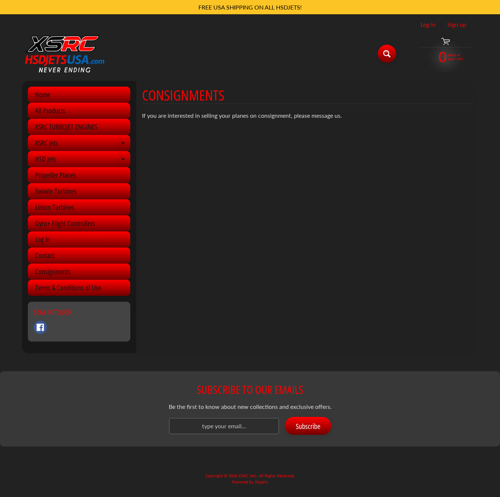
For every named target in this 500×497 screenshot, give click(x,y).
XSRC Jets (82, 144)
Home (42, 94)
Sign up (456, 24)
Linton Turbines (54, 207)
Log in (428, 24)
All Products (50, 111)
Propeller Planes (55, 175)
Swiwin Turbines (56, 191)
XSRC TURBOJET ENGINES (66, 127)
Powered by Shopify (250, 481)
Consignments (53, 271)
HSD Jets (82, 160)
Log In (42, 239)
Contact (44, 255)
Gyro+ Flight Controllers (65, 223)
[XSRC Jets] (65, 54)
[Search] (387, 54)
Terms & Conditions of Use (68, 288)
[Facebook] (40, 327)
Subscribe (308, 426)
